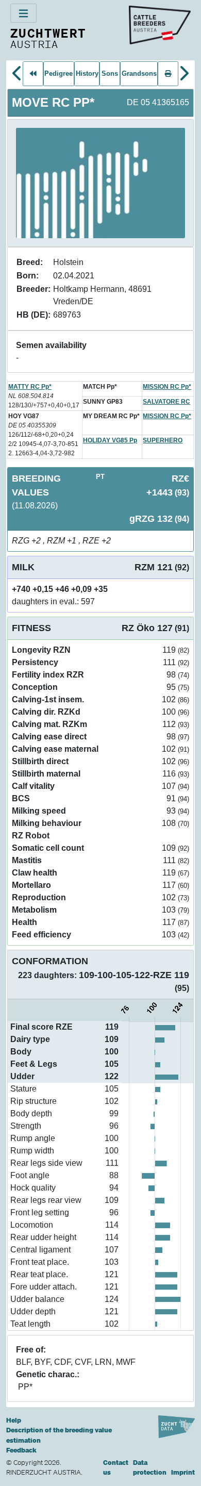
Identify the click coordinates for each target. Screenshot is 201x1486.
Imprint (183, 1472)
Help (13, 1420)
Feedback (21, 1450)
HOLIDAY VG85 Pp (110, 440)
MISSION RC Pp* (167, 386)
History (87, 73)
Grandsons (139, 73)
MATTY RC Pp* (30, 386)
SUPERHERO (162, 440)
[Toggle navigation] (23, 13)
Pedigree (58, 73)
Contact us (115, 1467)
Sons (110, 73)
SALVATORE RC (166, 401)
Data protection (149, 1467)
